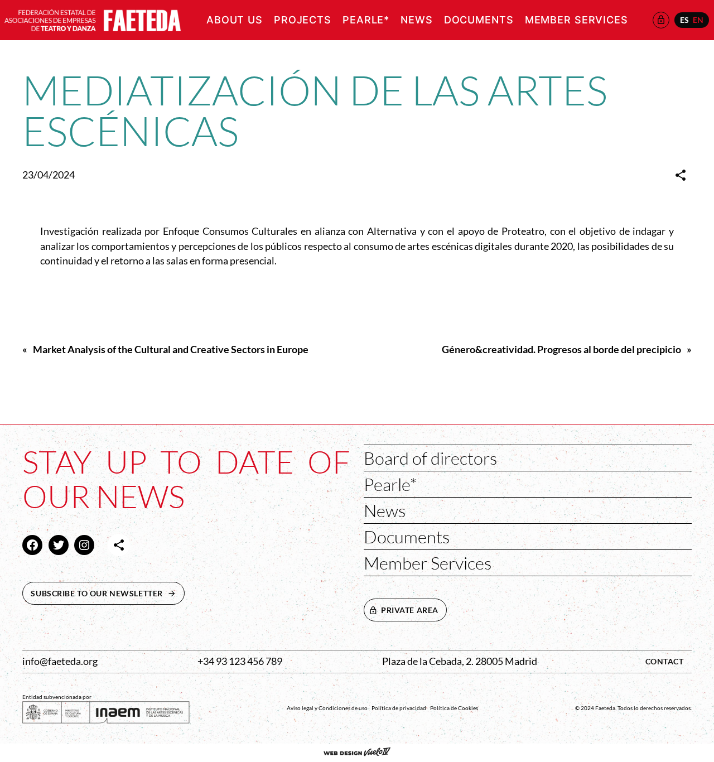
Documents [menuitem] (479, 20)
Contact (664, 661)
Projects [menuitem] (302, 20)
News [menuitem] (417, 20)
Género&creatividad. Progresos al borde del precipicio (561, 349)
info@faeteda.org (60, 661)
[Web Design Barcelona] (357, 753)
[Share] (680, 175)
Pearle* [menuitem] (365, 20)
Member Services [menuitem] (576, 20)
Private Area (409, 610)
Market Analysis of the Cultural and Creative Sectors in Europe (170, 349)
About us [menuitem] (234, 20)
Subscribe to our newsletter (108, 593)
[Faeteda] (92, 18)
